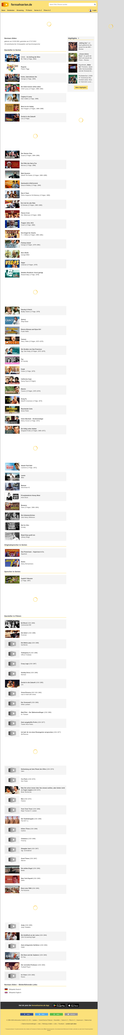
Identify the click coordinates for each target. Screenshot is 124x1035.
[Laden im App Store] (73, 1005)
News (3, 10)
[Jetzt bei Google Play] (59, 1005)
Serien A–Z (38, 10)
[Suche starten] (94, 4)
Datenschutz (88, 1020)
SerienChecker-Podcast (45, 1020)
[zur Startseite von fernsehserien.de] (5, 4)
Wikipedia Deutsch (15, 989)
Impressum (80, 1020)
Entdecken (10, 10)
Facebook (61, 1023)
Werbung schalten (47, 1023)
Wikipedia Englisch (15, 992)
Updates (34, 1020)
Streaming (20, 10)
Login (94, 10)
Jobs (39, 1023)
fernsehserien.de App (40, 1005)
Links (55, 1023)
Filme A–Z (47, 10)
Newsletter (57, 1020)
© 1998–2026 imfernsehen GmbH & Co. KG (18, 1020)
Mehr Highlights (81, 87)
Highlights (72, 38)
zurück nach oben (71, 1023)
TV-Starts (29, 10)
